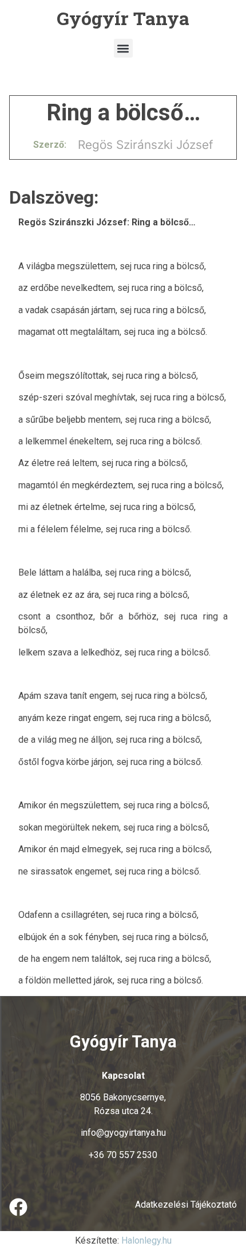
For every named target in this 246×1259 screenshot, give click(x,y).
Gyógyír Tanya (123, 18)
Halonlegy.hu (146, 1240)
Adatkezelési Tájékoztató (186, 1204)
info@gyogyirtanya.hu (123, 1132)
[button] (123, 48)
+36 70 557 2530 (123, 1154)
